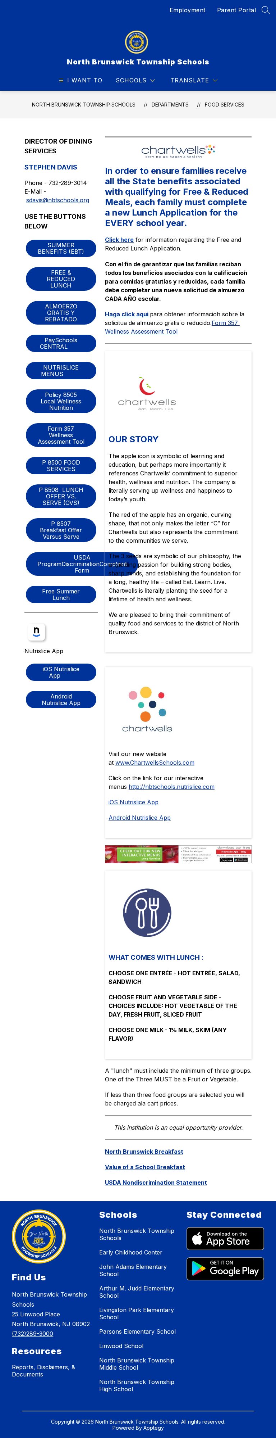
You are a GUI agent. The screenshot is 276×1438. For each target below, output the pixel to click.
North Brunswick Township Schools (83, 104)
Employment (188, 10)
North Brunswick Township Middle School (136, 1364)
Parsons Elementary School (137, 1331)
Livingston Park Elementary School (136, 1313)
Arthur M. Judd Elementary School (136, 1292)
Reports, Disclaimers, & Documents (43, 1371)
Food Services (224, 104)
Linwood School (121, 1345)
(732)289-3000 (32, 1333)
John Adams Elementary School (133, 1270)
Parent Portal (236, 10)
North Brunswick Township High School (136, 1385)
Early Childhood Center (130, 1252)
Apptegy (153, 1428)
